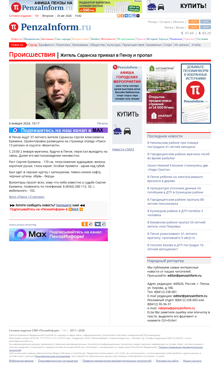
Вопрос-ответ (80, 39)
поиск (12, 224)
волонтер (30, 224)
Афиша (163, 39)
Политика (63, 45)
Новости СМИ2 (123, 149)
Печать (102, 123)
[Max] (58, 130)
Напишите (64, 205)
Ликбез (95, 39)
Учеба (196, 45)
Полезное (176, 39)
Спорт (168, 45)
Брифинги (46, 45)
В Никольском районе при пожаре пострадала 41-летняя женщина (172, 145)
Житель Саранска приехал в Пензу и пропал (106, 55)
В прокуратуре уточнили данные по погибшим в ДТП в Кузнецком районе (175, 190)
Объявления (31, 39)
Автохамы (47, 39)
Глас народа (63, 39)
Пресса (140, 39)
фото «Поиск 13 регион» (26, 197)
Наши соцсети (192, 360)
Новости (16, 39)
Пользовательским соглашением (52, 356)
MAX (75, 209)
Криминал (154, 45)
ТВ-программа (126, 39)
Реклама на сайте (167, 360)
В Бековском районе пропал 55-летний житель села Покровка (176, 224)
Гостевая (202, 39)
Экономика (80, 45)
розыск (21, 224)
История (152, 39)
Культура (114, 45)
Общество (97, 45)
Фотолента (108, 39)
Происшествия (133, 45)
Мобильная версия (21, 360)
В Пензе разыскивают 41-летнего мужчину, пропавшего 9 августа (172, 236)
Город (32, 45)
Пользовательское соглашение (58, 360)
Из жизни (181, 45)
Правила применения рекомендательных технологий (116, 360)
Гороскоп (189, 39)
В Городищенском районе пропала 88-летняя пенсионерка (176, 201)
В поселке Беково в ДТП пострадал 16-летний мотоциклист (175, 247)
